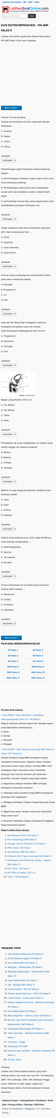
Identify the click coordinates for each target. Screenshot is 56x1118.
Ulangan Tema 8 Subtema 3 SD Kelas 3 (26, 843)
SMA (37, 2)
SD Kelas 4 (38, 655)
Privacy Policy (15, 1104)
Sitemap (28, 1104)
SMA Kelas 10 (38, 672)
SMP (30, 2)
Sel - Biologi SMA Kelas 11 (21, 984)
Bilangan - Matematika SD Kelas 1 (25, 967)
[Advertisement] (28, 73)
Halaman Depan (10, 1100)
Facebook (17, 1108)
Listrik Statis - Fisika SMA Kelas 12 (26, 998)
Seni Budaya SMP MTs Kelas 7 (22, 852)
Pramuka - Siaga (16, 1042)
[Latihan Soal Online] (25, 9)
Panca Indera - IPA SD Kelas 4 (23, 989)
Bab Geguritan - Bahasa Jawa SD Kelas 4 (29, 1015)
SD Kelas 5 (13, 661)
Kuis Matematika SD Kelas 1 (22, 1011)
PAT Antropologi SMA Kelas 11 (22, 839)
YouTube (45, 1108)
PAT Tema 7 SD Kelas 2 (18, 868)
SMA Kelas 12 (38, 678)
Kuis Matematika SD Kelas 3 (22, 962)
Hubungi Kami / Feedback (33, 1100)
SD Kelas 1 (13, 650)
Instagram (30, 1108)
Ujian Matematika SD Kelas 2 (23, 980)
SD (24, 2)
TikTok (5, 1113)
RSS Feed (39, 1104)
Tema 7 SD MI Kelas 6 (18, 876)
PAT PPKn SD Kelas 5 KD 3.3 (21, 872)
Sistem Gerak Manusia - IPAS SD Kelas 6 (29, 993)
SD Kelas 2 (38, 650)
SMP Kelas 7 (13, 666)
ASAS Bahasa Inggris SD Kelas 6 (25, 958)
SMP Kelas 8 (38, 666)
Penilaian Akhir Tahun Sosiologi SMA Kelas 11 (29, 856)
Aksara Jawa (14, 1059)
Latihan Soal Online (11, 2)
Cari (32, 16)
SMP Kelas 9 (13, 672)
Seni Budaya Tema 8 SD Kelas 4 (23, 835)
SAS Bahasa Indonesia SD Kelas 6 (25, 954)
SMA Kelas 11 (13, 678)
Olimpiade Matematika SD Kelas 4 (25, 1028)
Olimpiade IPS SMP (18, 1046)
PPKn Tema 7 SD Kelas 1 (19, 847)
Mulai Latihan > (11, 108)
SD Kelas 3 (13, 655)
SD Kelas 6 (38, 661)
